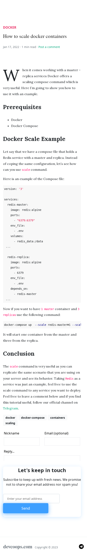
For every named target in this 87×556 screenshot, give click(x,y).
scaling (10, 423)
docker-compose (33, 418)
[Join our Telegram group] (81, 546)
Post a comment (49, 47)
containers (57, 418)
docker (9, 27)
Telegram (10, 408)
